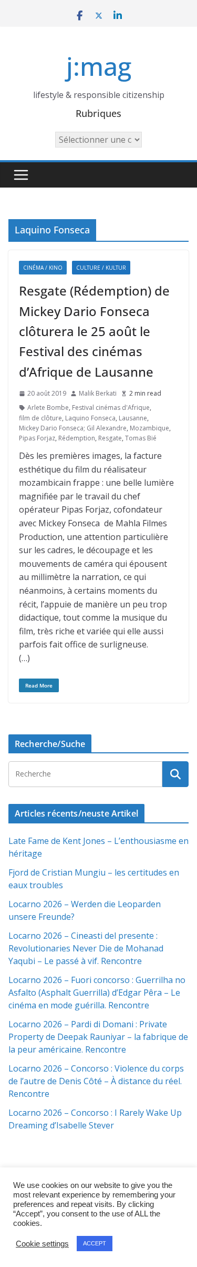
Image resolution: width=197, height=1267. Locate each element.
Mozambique (149, 428)
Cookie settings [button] (42, 1244)
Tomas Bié (141, 438)
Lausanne (133, 418)
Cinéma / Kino (43, 267)
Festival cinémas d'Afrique (111, 407)
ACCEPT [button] (94, 1243)
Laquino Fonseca (90, 418)
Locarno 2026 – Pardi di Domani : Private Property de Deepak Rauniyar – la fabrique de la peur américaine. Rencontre (98, 1036)
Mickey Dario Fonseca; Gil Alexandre (73, 428)
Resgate (110, 438)
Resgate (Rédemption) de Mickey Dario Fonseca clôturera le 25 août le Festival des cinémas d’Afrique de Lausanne (94, 331)
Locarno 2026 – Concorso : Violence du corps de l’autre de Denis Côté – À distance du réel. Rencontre (96, 1081)
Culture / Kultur (101, 267)
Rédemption (76, 438)
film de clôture (40, 418)
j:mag (98, 66)
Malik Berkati (98, 393)
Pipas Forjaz (37, 438)
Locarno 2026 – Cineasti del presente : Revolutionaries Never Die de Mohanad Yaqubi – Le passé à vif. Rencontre (85, 948)
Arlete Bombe (48, 407)
